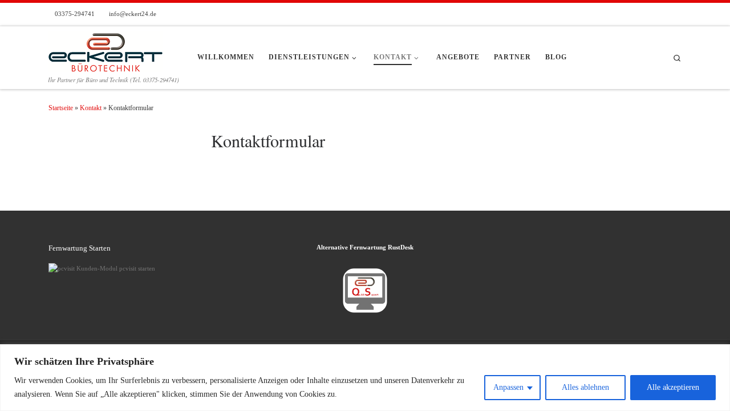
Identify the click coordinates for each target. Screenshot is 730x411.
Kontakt (91, 107)
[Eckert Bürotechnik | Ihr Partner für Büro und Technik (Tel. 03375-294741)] (105, 49)
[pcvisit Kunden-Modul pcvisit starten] (101, 267)
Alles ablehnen (585, 387)
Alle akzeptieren (673, 387)
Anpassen (508, 387)
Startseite (60, 107)
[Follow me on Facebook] (679, 14)
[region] (365, 377)
